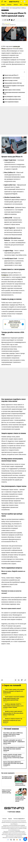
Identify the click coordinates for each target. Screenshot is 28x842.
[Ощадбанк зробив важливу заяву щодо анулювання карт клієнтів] (21, 792)
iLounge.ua (4, 275)
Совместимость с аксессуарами (12, 77)
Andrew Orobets (7, 23)
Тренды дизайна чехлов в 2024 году (13, 83)
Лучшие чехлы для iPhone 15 (11, 75)
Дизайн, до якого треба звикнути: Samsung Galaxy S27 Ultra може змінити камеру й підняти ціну (13, 713)
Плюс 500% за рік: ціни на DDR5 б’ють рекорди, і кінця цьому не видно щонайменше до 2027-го (13, 734)
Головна (3, 7)
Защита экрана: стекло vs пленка (12, 89)
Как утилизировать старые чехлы (12, 96)
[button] (2, 1)
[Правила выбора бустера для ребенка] (21, 778)
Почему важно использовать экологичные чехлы (14, 93)
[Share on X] (7, 20)
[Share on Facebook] (5, 20)
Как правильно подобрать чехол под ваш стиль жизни (13, 86)
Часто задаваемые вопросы (12, 101)
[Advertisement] (14, 120)
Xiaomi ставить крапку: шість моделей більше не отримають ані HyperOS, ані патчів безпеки (13, 691)
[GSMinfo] (14, 1)
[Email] (12, 20)
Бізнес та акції (5, 10)
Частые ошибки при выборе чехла (12, 99)
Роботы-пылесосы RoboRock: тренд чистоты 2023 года (6, 791)
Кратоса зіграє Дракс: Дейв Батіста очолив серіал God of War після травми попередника (13, 763)
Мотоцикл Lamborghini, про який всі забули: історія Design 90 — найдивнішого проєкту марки (14, 741)
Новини (7, 7)
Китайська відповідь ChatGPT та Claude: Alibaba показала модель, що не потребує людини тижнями (13, 705)
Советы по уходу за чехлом (10, 80)
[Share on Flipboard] (9, 20)
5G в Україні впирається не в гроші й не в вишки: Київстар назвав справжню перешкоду (13, 749)
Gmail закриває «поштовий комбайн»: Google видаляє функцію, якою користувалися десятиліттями (14, 698)
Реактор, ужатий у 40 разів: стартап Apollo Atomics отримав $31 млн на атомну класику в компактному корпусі (13, 756)
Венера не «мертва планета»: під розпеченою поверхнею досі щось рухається (12, 720)
